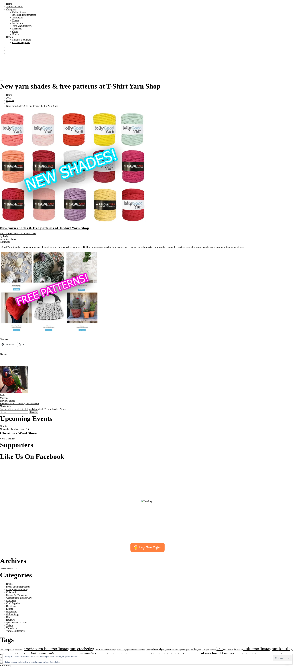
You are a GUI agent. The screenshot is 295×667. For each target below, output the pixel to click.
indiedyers (205, 649)
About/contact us (14, 6)
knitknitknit (228, 649)
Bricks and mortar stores (24, 15)
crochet (30, 649)
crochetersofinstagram (56, 648)
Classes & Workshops (16, 595)
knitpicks (238, 649)
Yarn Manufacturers (21, 26)
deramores (101, 649)
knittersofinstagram (261, 648)
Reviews (10, 620)
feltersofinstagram (138, 649)
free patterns (180, 247)
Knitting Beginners (21, 39)
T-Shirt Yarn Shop (9, 247)
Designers (17, 28)
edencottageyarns (124, 649)
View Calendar (7, 438)
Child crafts (11, 592)
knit (219, 648)
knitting (286, 648)
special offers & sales (16, 622)
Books (15, 34)
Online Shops (19, 12)
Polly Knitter (28, 63)
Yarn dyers (17, 17)
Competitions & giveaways (19, 597)
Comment (5, 241)
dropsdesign (111, 649)
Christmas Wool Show (18, 433)
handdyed (149, 649)
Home (9, 3)
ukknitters (226, 653)
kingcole (213, 649)
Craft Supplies (13, 603)
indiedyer (196, 649)
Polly (5, 236)
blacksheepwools (7, 649)
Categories (11, 9)
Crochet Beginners (21, 42)
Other (15, 31)
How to (10, 37)
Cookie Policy (54, 662)
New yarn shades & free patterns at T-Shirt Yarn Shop (44, 228)
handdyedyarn (162, 649)
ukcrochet (209, 653)
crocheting (85, 649)
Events (15, 20)
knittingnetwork (42, 654)
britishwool (19, 649)
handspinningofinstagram (180, 649)
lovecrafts (86, 653)
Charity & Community (17, 589)
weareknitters (242, 653)
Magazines (17, 23)
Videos (9, 625)
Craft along (11, 600)
